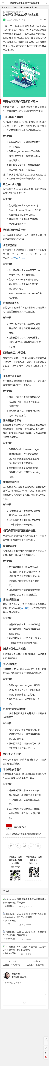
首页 (3, 7)
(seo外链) (24, 608)
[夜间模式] (46, 1053)
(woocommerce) (29, 293)
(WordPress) (19, 258)
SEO (9, 7)
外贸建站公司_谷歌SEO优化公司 (24, 3)
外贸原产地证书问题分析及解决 (23, 834)
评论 (23, 20)
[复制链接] (31, 846)
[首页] (46, 1039)
